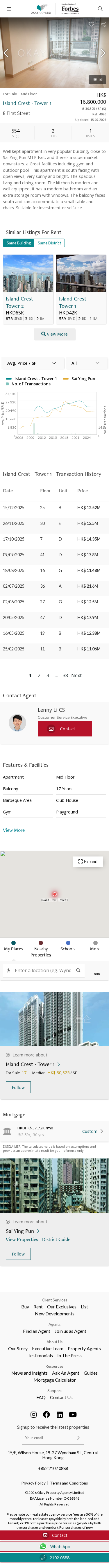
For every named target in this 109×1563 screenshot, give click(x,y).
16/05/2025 (13, 633)
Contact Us (61, 1397)
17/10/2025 (13, 539)
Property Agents (84, 1348)
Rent (38, 1306)
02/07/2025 (13, 586)
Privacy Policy (34, 1483)
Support (54, 1390)
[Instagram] (33, 1414)
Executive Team (47, 1348)
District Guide (56, 1239)
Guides (91, 1373)
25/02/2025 (13, 648)
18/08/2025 (13, 570)
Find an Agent (36, 1331)
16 (100, 80)
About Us (54, 1342)
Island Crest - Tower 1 (74, 302)
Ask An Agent (65, 1373)
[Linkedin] (59, 1414)
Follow (18, 1087)
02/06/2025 (13, 601)
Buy (25, 1306)
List (84, 1306)
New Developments (54, 1313)
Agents (54, 1324)
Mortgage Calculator (54, 1380)
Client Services (54, 1300)
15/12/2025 (13, 507)
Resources (54, 1366)
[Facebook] (46, 1414)
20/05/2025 (13, 617)
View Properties (22, 1239)
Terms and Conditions (69, 1483)
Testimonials (40, 1355)
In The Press (69, 1355)
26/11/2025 (13, 523)
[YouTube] (72, 1414)
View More (57, 334)
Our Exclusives (61, 1306)
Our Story (18, 1348)
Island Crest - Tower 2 (21, 302)
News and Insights (29, 1373)
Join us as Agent (70, 1331)
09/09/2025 (13, 554)
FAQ (41, 1397)
